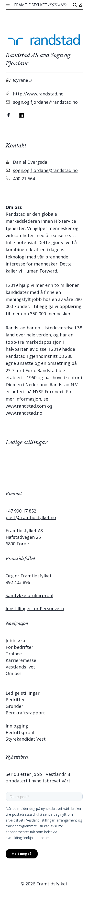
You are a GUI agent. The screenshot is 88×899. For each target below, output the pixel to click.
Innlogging (17, 726)
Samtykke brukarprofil (29, 595)
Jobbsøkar (16, 640)
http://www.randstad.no (38, 94)
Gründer (14, 706)
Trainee (14, 654)
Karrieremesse (21, 660)
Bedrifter (15, 699)
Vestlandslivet (20, 667)
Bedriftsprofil (20, 732)
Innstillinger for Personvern (35, 608)
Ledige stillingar (23, 693)
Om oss (14, 673)
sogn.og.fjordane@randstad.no (45, 102)
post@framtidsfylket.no (31, 517)
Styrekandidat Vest (26, 739)
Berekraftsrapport (25, 713)
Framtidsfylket (40, 5)
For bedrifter (19, 647)
